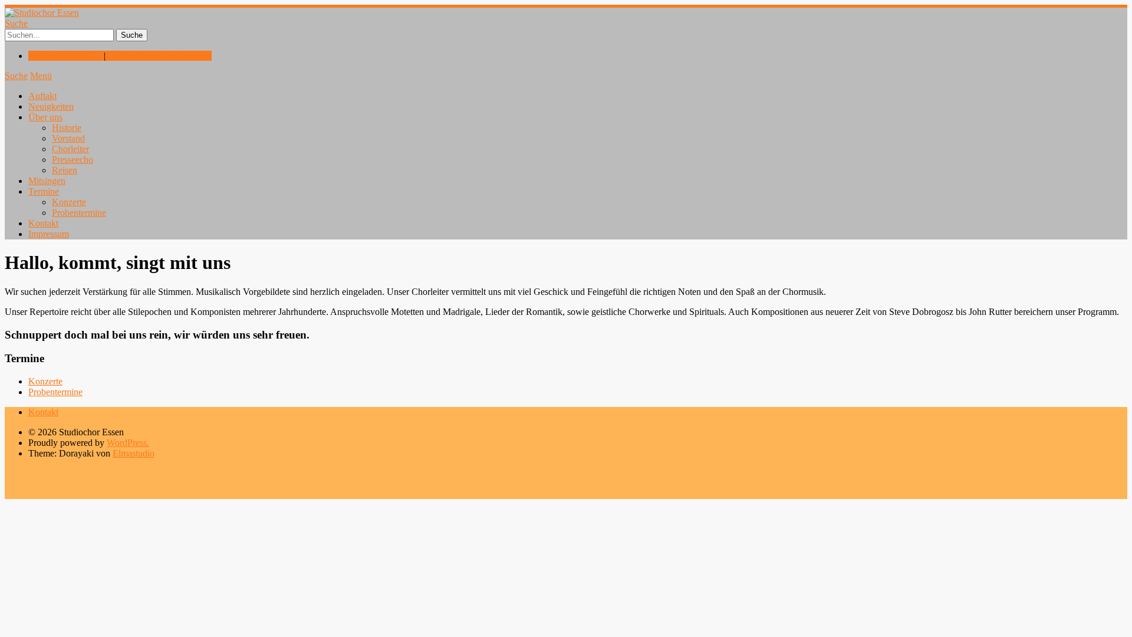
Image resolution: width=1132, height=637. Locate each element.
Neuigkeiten (51, 106)
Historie (66, 128)
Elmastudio (133, 453)
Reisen (64, 170)
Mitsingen (46, 181)
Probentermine (79, 213)
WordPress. (128, 443)
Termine (43, 191)
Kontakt (43, 223)
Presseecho (72, 160)
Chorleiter (70, 149)
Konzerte (69, 202)
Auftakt (42, 96)
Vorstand (68, 138)
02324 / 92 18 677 (62, 56)
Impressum (48, 234)
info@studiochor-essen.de (163, 56)
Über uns (45, 117)
